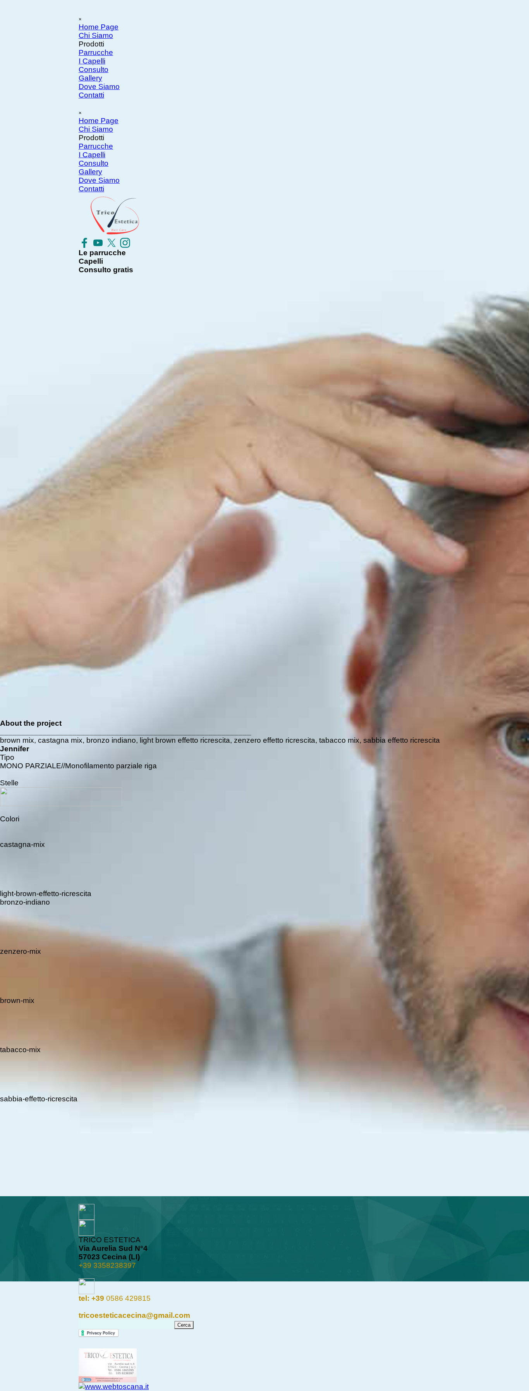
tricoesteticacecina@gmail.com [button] (134, 1315)
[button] (115, 1298)
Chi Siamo (96, 35)
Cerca (184, 1325)
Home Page (99, 27)
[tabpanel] (264, 1257)
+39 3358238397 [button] (107, 1265)
